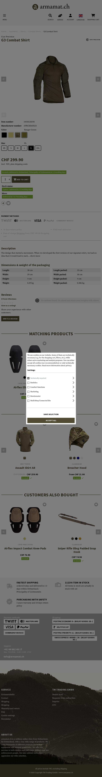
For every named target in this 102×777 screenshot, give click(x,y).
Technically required (38, 378)
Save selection (51, 414)
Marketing (34, 392)
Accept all (51, 420)
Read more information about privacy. (57, 365)
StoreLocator (35, 396)
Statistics (33, 383)
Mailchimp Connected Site (40, 401)
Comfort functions (37, 387)
